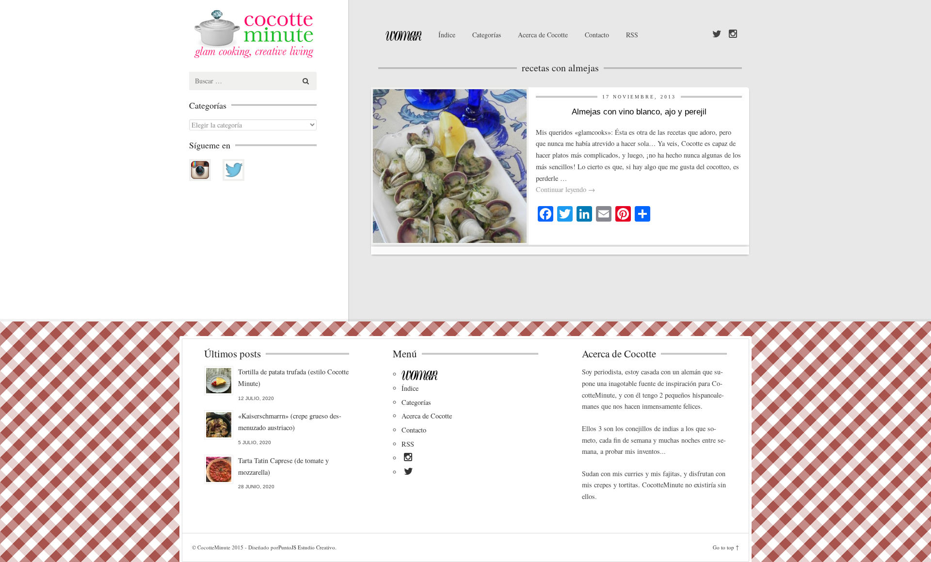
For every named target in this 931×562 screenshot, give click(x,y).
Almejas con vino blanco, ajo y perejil (639, 111)
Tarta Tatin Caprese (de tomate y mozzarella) (283, 466)
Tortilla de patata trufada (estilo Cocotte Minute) (293, 377)
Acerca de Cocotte (543, 34)
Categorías (486, 34)
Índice (446, 34)
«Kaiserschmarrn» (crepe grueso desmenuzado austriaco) (289, 421)
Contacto (597, 34)
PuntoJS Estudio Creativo (306, 547)
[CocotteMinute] (276, 34)
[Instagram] (732, 34)
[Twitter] (717, 34)
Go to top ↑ (726, 547)
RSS (632, 34)
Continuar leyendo (565, 189)
